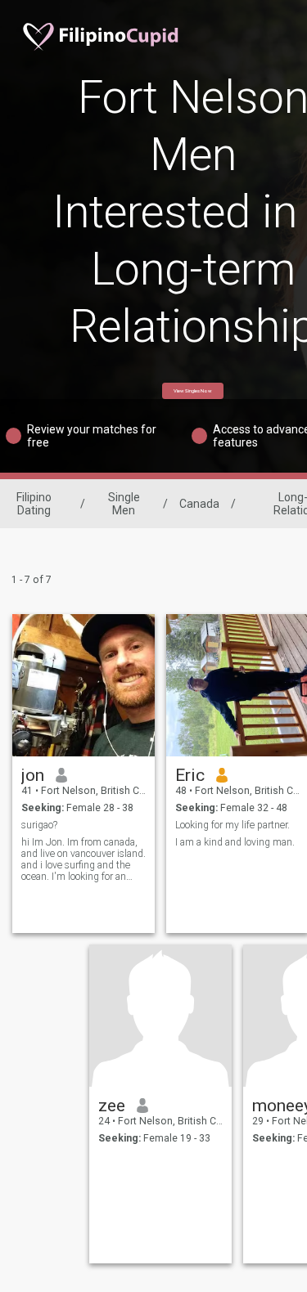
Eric (190, 775)
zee (111, 1105)
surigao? (39, 825)
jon (32, 775)
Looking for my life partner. (232, 825)
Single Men (124, 504)
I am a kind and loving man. (235, 842)
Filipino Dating (34, 504)
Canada (199, 503)
